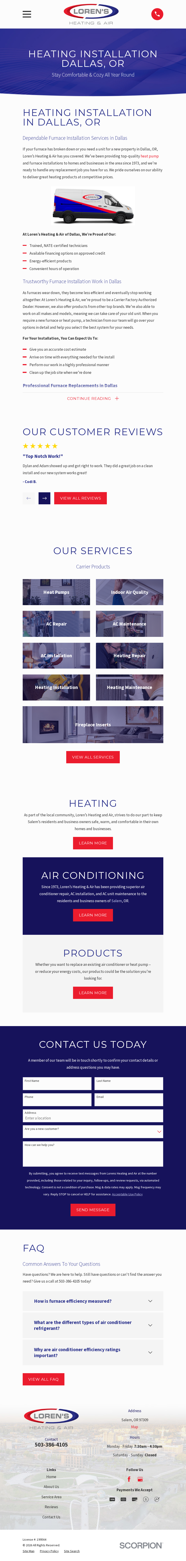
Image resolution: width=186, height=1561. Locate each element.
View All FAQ (43, 1379)
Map (134, 1426)
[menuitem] (28, 1551)
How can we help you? (39, 1145)
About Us (51, 1486)
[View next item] (45, 498)
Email (100, 1097)
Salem (116, 900)
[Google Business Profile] (140, 1479)
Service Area (51, 1496)
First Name (32, 1081)
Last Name (104, 1081)
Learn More (93, 843)
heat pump (150, 156)
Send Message (93, 1210)
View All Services (93, 757)
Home (51, 1476)
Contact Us (51, 1517)
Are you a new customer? (42, 1129)
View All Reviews (80, 498)
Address (30, 1113)
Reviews (51, 1506)
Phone (29, 1097)
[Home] (91, 14)
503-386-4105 (51, 1444)
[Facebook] (129, 1479)
